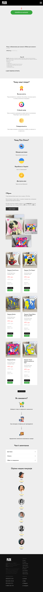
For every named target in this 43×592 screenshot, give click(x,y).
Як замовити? (25, 568)
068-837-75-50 (9, 578)
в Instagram (25, 585)
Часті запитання (25, 570)
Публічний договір (25, 573)
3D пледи (24, 560)
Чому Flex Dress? (25, 565)
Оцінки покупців (25, 572)
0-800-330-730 (10, 585)
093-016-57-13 (9, 583)
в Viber (24, 581)
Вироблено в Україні (21, 166)
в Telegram (25, 583)
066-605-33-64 (10, 581)
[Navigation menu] (41, 3)
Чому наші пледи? (25, 563)
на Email (25, 578)
